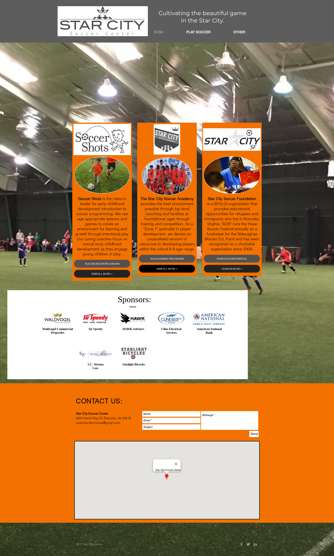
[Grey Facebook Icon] (241, 544)
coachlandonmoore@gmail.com (98, 423)
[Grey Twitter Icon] (248, 544)
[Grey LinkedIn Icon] (255, 544)
